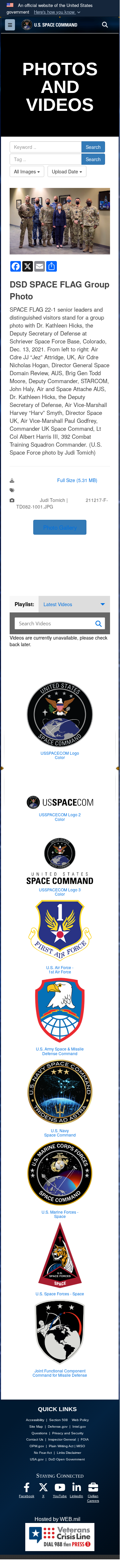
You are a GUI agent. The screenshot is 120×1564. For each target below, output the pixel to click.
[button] (58, 12)
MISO (80, 1446)
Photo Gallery (60, 527)
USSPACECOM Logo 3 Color (60, 892)
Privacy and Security (67, 1433)
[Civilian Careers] (93, 1489)
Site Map (36, 1426)
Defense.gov (57, 1426)
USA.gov (37, 1459)
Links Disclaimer (69, 1452)
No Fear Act (43, 1452)
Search (93, 147)
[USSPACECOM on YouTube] (60, 1489)
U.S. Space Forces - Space (60, 1293)
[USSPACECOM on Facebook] (26, 1489)
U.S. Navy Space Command (60, 1133)
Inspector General (62, 1439)
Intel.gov (79, 1426)
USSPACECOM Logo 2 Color (60, 817)
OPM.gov (37, 1446)
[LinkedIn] (76, 1489)
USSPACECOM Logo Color (60, 755)
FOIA (85, 1439)
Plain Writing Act (61, 1446)
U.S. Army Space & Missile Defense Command (60, 1051)
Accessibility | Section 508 (47, 1420)
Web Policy (80, 1420)
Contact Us (34, 1439)
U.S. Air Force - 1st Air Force (59, 969)
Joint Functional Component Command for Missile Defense (60, 1373)
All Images (25, 171)
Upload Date (65, 171)
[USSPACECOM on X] (43, 1489)
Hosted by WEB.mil (57, 1519)
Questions (39, 1433)
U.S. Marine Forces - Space (60, 1214)
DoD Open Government (67, 1459)
